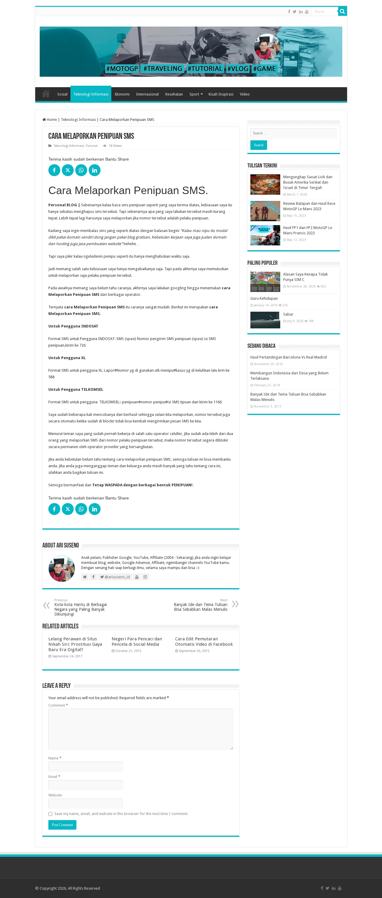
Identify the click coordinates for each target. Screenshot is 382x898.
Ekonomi (122, 94)
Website (55, 795)
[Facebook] (289, 11)
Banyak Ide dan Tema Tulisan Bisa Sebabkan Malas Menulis (200, 605)
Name (54, 758)
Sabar (288, 314)
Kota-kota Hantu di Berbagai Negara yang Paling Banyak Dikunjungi (80, 607)
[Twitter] (294, 11)
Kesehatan (174, 94)
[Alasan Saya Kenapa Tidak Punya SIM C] (265, 282)
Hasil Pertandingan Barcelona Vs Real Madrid (288, 357)
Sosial (62, 94)
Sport (194, 94)
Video (245, 94)
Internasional (147, 94)
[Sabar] (265, 320)
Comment (58, 705)
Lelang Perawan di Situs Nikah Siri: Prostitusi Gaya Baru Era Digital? (75, 644)
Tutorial (92, 146)
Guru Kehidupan (264, 298)
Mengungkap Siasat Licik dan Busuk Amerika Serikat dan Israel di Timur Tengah (307, 182)
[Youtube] (306, 11)
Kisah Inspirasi (221, 94)
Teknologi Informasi (90, 94)
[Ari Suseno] (191, 50)
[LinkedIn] (300, 11)
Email (54, 776)
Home (46, 93)
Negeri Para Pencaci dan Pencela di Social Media (137, 641)
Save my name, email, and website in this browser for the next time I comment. (121, 813)
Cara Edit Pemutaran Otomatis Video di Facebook (204, 641)
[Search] (342, 11)
